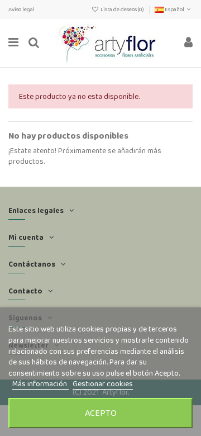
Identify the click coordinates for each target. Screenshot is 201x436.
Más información (40, 383)
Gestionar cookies (103, 383)
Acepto (101, 412)
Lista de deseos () (122, 9)
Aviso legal (21, 9)
